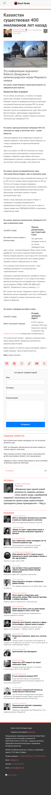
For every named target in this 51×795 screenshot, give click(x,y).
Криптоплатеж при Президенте (24, 651)
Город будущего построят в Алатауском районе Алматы (27, 582)
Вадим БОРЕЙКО (19, 30)
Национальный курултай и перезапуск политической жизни (27, 706)
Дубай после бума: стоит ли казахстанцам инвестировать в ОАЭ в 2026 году (28, 610)
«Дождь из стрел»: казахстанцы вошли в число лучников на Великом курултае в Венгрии (25, 461)
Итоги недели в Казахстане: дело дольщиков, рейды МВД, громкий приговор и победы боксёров (29, 597)
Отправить (25, 424)
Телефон (10, 388)
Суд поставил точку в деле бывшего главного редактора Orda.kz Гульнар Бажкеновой (26, 570)
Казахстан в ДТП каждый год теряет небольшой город (26, 663)
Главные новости (14, 435)
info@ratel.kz (14, 760)
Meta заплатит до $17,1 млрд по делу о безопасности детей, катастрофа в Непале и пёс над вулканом (24, 455)
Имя (8, 377)
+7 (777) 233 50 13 (18, 764)
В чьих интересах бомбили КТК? (25, 676)
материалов (31, 732)
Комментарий (12, 398)
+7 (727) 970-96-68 (38, 756)
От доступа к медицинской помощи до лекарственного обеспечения (27, 691)
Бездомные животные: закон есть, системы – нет (29, 637)
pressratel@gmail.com (17, 768)
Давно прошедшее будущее (14, 323)
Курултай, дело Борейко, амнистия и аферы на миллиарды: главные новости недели (29, 623)
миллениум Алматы (11, 333)
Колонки (9, 512)
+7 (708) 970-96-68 (25, 756)
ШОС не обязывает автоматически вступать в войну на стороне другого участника (24, 448)
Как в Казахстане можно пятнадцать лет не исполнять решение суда (24, 441)
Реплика (9, 480)
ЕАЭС (38, 287)
